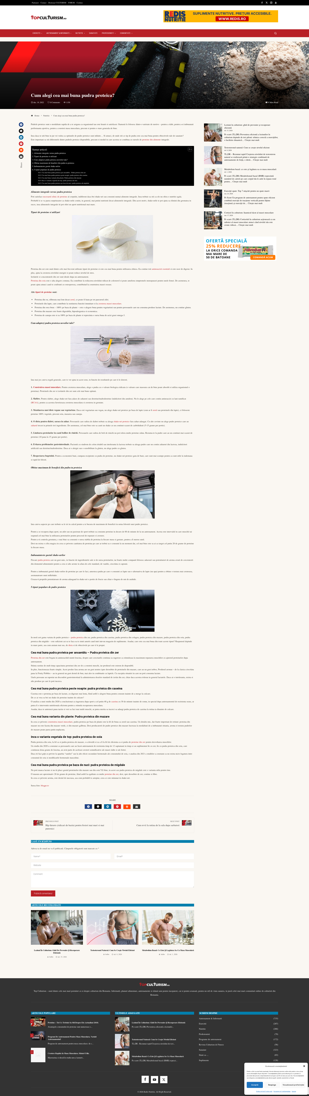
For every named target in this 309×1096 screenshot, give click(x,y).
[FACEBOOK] (88, 806)
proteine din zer (138, 741)
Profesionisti (238, 1034)
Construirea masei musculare (47, 387)
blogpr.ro (45, 785)
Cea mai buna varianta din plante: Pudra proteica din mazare (61, 178)
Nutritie (238, 1028)
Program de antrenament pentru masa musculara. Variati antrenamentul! (72, 1038)
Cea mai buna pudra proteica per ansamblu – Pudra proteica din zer (64, 172)
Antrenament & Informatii (238, 1018)
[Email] (21, 156)
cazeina (114, 701)
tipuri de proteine (43, 292)
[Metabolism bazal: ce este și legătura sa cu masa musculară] (213, 177)
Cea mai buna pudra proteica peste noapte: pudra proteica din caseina (64, 175)
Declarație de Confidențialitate (282, 1091)
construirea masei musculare (60, 721)
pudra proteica (44, 559)
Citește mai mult (252, 140)
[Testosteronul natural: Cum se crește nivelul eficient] (213, 155)
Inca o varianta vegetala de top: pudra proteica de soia (59, 180)
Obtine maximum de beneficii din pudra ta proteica (54, 163)
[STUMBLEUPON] (127, 806)
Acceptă (254, 1085)
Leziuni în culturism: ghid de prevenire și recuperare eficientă (57, 951)
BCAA (35, 402)
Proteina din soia (38, 280)
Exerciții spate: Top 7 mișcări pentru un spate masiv (247, 190)
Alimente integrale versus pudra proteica (50, 153)
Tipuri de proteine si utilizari (45, 156)
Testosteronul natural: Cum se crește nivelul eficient (112, 950)
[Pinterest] (21, 143)
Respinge (272, 1085)
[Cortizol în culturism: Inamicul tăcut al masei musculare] (213, 220)
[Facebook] (21, 124)
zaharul (34, 425)
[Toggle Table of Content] (189, 149)
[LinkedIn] (21, 137)
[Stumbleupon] (21, 150)
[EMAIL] (136, 806)
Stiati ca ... (238, 1055)
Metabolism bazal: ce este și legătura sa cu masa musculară (168, 950)
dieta (70, 645)
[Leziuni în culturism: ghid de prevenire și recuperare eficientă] (213, 132)
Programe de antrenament (238, 1039)
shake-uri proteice (122, 421)
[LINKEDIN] (107, 806)
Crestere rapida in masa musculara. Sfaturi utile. (68, 1053)
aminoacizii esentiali (161, 268)
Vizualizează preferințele (293, 1085)
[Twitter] (21, 131)
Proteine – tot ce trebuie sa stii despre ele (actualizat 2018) (73, 1022)
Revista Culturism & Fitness (238, 1044)
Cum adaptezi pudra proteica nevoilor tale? (51, 159)
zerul (72, 299)
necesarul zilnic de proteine (55, 196)
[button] (304, 1066)
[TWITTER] (98, 806)
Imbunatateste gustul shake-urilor (47, 166)
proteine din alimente (151, 139)
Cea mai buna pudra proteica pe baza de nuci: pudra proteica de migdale (65, 183)
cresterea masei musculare (109, 303)
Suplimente (238, 1060)
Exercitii (238, 1023)
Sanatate (238, 1049)
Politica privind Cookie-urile (264, 1091)
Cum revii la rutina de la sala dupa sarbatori (158, 823)
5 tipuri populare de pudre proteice (47, 169)
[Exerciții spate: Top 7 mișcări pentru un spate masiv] (213, 199)
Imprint (294, 1091)
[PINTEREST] (117, 806)
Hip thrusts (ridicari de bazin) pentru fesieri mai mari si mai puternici (75, 825)
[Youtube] (154, 1079)
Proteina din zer (38, 657)
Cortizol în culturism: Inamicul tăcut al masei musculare (249, 212)
